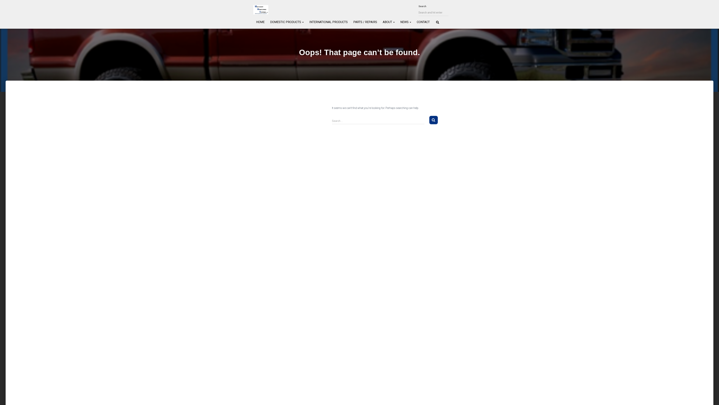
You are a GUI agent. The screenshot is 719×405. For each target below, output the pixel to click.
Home (260, 22)
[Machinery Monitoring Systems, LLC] (261, 9)
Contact (423, 22)
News (404, 22)
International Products (328, 22)
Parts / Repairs (365, 22)
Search (422, 6)
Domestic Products (286, 22)
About (388, 22)
